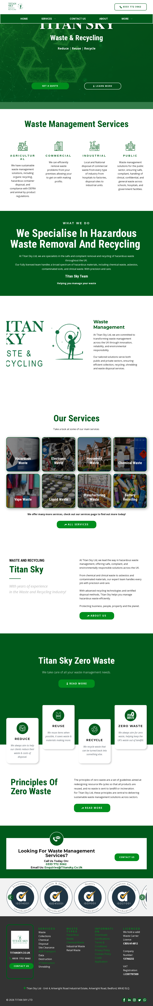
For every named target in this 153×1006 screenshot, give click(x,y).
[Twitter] (139, 1000)
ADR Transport (47, 951)
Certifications (102, 938)
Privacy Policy (102, 950)
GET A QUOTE (50, 85)
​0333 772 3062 (131, 6)
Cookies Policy (103, 954)
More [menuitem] (125, 18)
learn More (103, 86)
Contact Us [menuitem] (78, 18)
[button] (11, 897)
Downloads (101, 934)
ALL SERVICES (78, 524)
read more (77, 683)
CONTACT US (126, 857)
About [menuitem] (103, 18)
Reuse (76, 48)
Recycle (89, 48)
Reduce (63, 48)
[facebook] (124, 1000)
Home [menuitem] (24, 18)
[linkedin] (129, 1000)
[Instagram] (134, 1000)
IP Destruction (47, 963)
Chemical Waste (75, 942)
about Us (97, 615)
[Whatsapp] (144, 1000)
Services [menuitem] (46, 18)
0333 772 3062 (21, 958)
